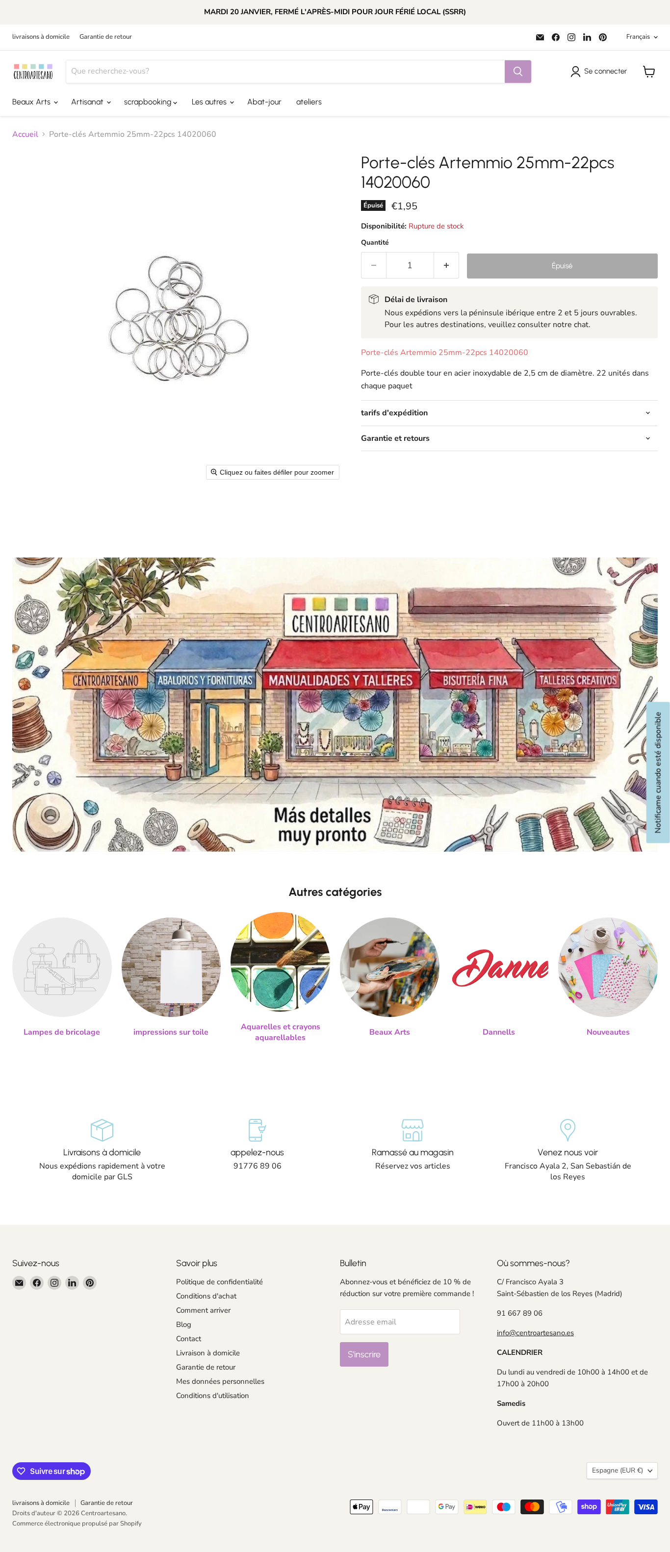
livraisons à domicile (41, 37)
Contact (188, 1339)
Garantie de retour (105, 37)
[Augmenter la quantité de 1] (446, 265)
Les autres (210, 101)
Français (638, 36)
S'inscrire (364, 1354)
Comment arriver (203, 1310)
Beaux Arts (32, 101)
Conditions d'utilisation (212, 1395)
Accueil (25, 134)
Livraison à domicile (208, 1353)
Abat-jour (264, 101)
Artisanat (88, 101)
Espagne (617, 1470)
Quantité (375, 243)
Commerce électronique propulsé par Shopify (77, 1523)
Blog (183, 1324)
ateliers (309, 101)
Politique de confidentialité (219, 1282)
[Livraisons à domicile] (102, 1151)
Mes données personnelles (220, 1381)
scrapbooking (148, 101)
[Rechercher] (518, 71)
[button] (600, 71)
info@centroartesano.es (535, 1333)
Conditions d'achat (206, 1296)
